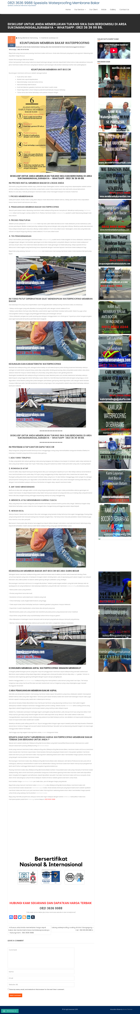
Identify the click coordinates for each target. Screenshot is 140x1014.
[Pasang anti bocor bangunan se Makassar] (114, 452)
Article (103, 9)
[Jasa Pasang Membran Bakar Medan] (114, 182)
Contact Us (124, 9)
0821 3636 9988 (51, 908)
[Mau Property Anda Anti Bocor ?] (114, 554)
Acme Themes (127, 1009)
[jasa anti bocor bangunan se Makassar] (114, 655)
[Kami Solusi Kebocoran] (114, 284)
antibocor (67, 797)
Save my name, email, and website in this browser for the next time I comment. (36, 989)
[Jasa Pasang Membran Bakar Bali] (114, 148)
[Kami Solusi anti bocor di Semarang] (114, 520)
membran (69, 706)
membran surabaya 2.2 (49, 38)
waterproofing (61, 213)
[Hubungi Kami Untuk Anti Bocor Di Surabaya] (114, 216)
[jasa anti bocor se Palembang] (114, 621)
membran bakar (31, 224)
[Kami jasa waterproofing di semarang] (114, 419)
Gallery (113, 9)
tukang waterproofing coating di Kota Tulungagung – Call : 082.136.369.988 (73, 928)
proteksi (44, 732)
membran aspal (29, 680)
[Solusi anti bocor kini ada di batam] (114, 486)
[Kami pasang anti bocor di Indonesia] (114, 588)
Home (68, 9)
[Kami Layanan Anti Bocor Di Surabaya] (114, 351)
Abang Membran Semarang (28, 38)
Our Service (79, 9)
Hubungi (31, 799)
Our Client (93, 9)
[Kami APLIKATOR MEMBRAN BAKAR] (114, 317)
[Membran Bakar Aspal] (114, 115)
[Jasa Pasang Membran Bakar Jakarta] (114, 250)
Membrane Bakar (43, 746)
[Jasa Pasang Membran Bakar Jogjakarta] (114, 385)
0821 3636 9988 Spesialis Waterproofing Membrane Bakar (54, 3)
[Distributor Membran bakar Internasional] (114, 81)
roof (75, 674)
